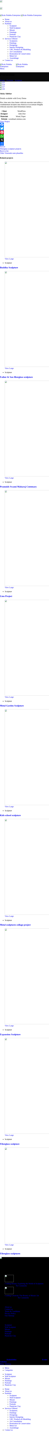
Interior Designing (16, 47)
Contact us (9, 1309)
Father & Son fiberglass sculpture (16, 377)
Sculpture (13, 26)
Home (2, 80)
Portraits (13, 34)
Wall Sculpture (15, 28)
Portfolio (10, 80)
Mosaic (12, 30)
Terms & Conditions (12, 1311)
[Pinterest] (24, 132)
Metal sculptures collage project (15, 925)
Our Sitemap (9, 1316)
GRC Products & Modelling (20, 49)
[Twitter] (24, 128)
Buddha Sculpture (9, 267)
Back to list (4, 151)
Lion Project (6, 596)
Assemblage (14, 58)
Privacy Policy (10, 1313)
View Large (9, 259)
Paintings (13, 32)
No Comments (21, 1286)
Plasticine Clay (15, 37)
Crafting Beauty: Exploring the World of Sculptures (24, 1284)
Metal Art (13, 56)
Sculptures (13, 41)
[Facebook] (24, 124)
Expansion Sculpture (10, 1034)
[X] (24, 140)
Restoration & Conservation (20, 54)
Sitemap (8, 1364)
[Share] (24, 144)
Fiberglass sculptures (10, 1253)
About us (8, 1307)
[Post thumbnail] (9, 1281)
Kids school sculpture (10, 815)
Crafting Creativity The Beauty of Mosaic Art (22, 1296)
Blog (2, 1364)
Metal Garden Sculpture (12, 705)
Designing (13, 45)
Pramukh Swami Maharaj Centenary (18, 486)
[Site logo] (10, 15)
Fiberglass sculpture (9, 1144)
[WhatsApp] (24, 136)
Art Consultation (16, 52)
